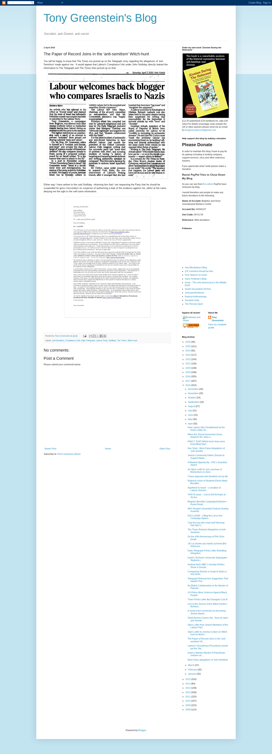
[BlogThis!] (94, 336)
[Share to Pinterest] (105, 336)
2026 (188, 342)
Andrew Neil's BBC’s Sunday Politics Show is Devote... (206, 565)
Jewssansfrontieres (194, 292)
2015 (188, 679)
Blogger (142, 730)
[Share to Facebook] (101, 336)
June (191, 415)
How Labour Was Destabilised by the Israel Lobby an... (206, 428)
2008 (188, 709)
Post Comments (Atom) (68, 454)
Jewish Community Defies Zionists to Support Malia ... (206, 456)
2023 (188, 355)
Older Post (164, 448)
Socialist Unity (192, 300)
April (190, 423)
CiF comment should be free (199, 271)
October (192, 397)
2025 (188, 346)
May (190, 419)
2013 (188, 688)
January (192, 674)
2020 (188, 368)
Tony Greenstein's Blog (100, 18)
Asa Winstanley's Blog (196, 267)
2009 (188, 705)
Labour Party (102, 340)
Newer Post (50, 448)
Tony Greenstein (218, 319)
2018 (188, 376)
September (194, 402)
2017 (188, 381)
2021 (188, 363)
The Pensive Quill (194, 304)
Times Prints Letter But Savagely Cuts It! (208, 599)
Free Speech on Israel (196, 275)
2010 (188, 701)
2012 (188, 692)
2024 (188, 350)
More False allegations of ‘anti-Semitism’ (208, 660)
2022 (188, 359)
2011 (188, 696)
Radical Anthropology (195, 296)
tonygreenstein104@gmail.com (200, 130)
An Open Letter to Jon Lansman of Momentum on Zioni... (205, 470)
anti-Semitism (58, 340)
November (193, 393)
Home (108, 448)
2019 (188, 372)
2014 (188, 683)
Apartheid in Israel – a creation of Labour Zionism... (204, 489)
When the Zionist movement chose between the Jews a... (205, 435)
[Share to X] (98, 336)
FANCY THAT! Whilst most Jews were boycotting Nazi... (206, 442)
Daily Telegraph (88, 340)
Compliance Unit (72, 340)
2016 (188, 385)
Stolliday (112, 340)
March (191, 665)
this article (208, 184)
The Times (122, 340)
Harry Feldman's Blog (195, 279)
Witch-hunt (132, 340)
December (193, 389)
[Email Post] (84, 336)
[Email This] (91, 336)
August (192, 406)
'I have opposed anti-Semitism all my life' (208, 476)
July (190, 410)
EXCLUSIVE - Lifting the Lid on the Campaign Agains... (205, 517)
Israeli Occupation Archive (198, 289)
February (193, 669)
